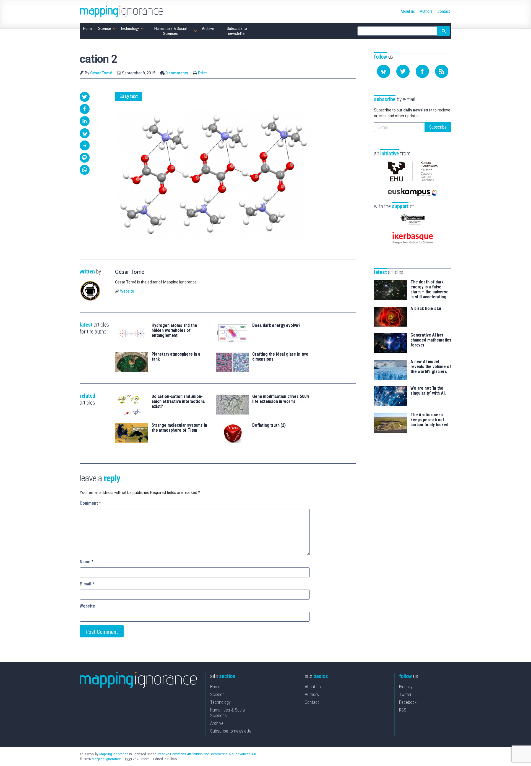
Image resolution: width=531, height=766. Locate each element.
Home (215, 686)
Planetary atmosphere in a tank (176, 357)
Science (217, 694)
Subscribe (438, 127)
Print (202, 73)
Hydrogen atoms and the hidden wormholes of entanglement (174, 330)
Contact (312, 702)
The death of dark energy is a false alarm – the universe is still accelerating (429, 289)
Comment (90, 503)
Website (127, 291)
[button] (85, 97)
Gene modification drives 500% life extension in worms (280, 399)
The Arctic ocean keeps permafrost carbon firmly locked (429, 419)
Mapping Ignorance (113, 754)
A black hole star (426, 308)
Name (86, 561)
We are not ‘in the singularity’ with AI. (428, 391)
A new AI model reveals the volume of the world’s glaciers (430, 366)
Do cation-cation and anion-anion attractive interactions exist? (178, 401)
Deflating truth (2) (269, 425)
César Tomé (101, 73)
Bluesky (406, 686)
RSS (402, 710)
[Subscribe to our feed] (441, 71)
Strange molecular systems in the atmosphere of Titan (179, 428)
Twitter (405, 694)
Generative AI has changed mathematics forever (430, 340)
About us (313, 686)
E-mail (87, 584)
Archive (216, 723)
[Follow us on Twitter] (403, 71)
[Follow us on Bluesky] (383, 71)
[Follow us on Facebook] (422, 71)
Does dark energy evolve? (276, 325)
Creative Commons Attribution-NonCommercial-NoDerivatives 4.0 (206, 754)
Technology (220, 702)
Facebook (408, 702)
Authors (312, 694)
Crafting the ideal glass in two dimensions (280, 357)
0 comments (176, 73)
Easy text (128, 96)
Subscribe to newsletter (231, 731)
